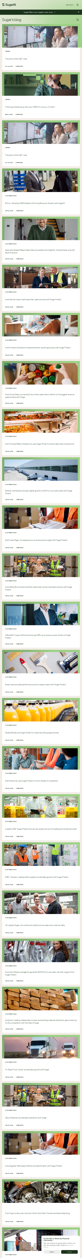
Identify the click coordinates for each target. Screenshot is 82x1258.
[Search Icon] (78, 20)
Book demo (69, 5)
